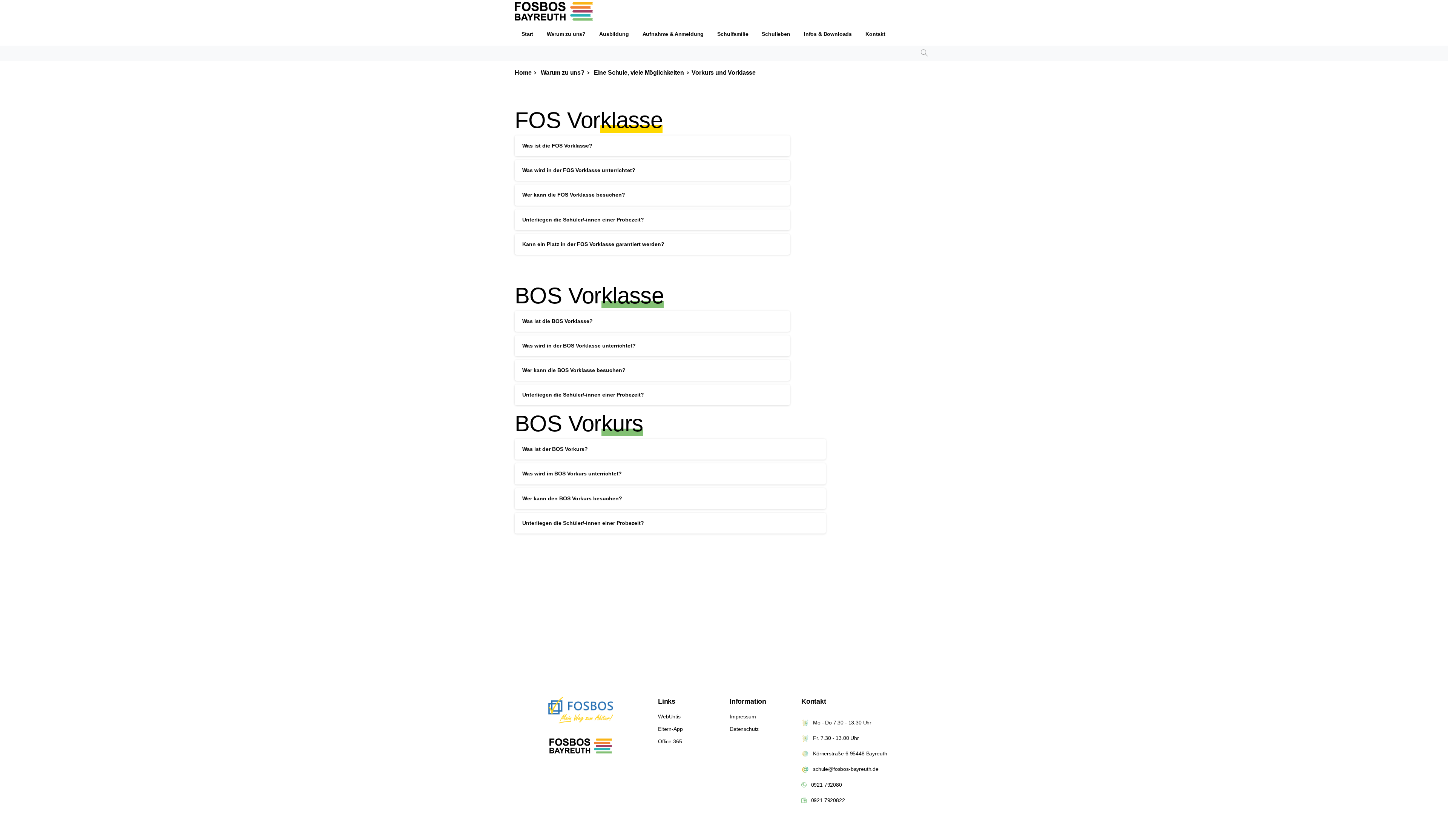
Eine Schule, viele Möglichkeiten (638, 72)
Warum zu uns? (561, 72)
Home (523, 72)
